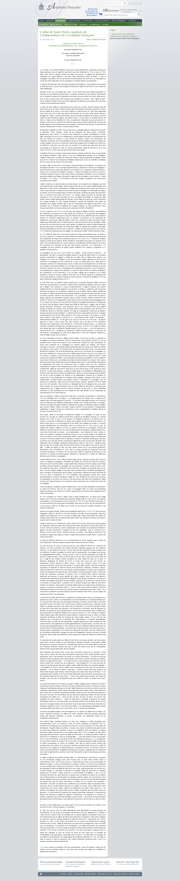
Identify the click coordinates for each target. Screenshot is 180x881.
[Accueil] (59, 6)
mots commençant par (130, 9)
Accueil (41, 20)
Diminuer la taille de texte (131, 3)
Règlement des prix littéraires (101, 863)
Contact (69, 874)
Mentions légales (90, 874)
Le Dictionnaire (87, 20)
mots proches (127, 12)
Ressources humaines (120, 874)
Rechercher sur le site (104, 874)
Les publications (94, 24)
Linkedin (63, 874)
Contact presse (78, 874)
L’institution (50, 20)
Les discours (83, 24)
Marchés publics (134, 874)
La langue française (74, 20)
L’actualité (131, 20)
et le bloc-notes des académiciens (128, 863)
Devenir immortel (56, 24)
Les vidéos (105, 24)
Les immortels (60, 20)
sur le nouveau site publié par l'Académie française (75, 864)
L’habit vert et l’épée (70, 24)
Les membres (43, 24)
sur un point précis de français (51, 863)
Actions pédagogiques (118, 20)
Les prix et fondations (102, 20)
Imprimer (137, 3)
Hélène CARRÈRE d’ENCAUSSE (96, 40)
